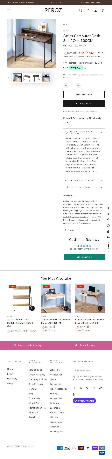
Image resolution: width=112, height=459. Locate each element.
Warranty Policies (38, 379)
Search (10, 373)
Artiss (66, 31)
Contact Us (34, 398)
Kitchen (54, 417)
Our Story (12, 378)
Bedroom (55, 403)
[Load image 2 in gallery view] (26, 77)
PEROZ (16, 446)
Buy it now (84, 103)
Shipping (78, 56)
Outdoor (54, 426)
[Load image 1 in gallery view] (17, 77)
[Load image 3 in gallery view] (36, 77)
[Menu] (9, 10)
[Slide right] (54, 78)
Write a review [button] (84, 256)
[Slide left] (9, 78)
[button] (80, 10)
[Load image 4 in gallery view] (46, 77)
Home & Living (57, 412)
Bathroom (55, 407)
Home (65, 25)
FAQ (31, 393)
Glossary (33, 412)
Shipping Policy (37, 374)
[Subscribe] (103, 370)
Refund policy (36, 369)
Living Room (56, 422)
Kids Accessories (59, 388)
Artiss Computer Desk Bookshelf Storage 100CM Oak (20, 322)
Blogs (10, 383)
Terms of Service (37, 407)
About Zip (34, 403)
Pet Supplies (56, 431)
